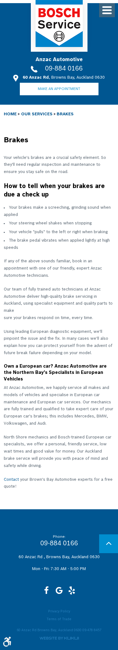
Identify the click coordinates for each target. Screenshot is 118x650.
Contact (11, 479)
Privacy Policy (59, 611)
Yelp (71, 590)
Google (59, 590)
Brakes (65, 114)
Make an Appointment (59, 89)
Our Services (37, 114)
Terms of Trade (59, 619)
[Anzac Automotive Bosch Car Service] (59, 23)
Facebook (46, 590)
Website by (59, 638)
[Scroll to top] (108, 543)
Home (10, 114)
